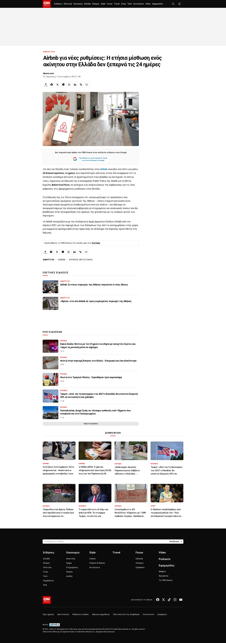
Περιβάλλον (48, 580)
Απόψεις (140, 563)
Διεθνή (69, 576)
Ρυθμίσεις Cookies (80, 614)
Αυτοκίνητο (138, 4)
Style (103, 4)
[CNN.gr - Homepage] (47, 4)
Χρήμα (69, 563)
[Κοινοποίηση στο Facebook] (51, 84)
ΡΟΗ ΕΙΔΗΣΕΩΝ (52, 332)
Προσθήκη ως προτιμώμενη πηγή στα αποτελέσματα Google (93, 159)
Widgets (162, 571)
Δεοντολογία (63, 614)
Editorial (139, 558)
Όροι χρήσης (48, 614)
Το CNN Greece (166, 580)
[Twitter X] (163, 599)
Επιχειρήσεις (72, 567)
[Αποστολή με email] (86, 84)
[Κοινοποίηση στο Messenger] (63, 84)
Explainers (140, 567)
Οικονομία (78, 4)
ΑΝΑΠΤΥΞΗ (49, 52)
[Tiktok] (169, 599)
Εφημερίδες (157, 4)
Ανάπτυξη (70, 558)
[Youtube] (180, 599)
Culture (92, 558)
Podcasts (164, 559)
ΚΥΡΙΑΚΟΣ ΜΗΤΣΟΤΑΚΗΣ (81, 259)
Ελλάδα (87, 4)
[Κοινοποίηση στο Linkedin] (75, 84)
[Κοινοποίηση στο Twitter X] (57, 84)
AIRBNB (61, 259)
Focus (109, 4)
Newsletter (163, 576)
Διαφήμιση (162, 614)
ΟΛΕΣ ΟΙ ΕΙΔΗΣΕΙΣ (91, 424)
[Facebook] (157, 599)
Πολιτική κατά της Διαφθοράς (126, 614)
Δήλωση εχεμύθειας (101, 614)
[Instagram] (175, 599)
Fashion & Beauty (97, 563)
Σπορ (123, 4)
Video (148, 4)
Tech (129, 4)
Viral (45, 585)
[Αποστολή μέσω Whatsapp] (69, 84)
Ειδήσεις (58, 4)
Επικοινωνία (148, 614)
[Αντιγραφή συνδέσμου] (81, 84)
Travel (117, 4)
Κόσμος (95, 4)
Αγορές (69, 572)
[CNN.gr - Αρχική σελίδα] (47, 600)
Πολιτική (68, 4)
